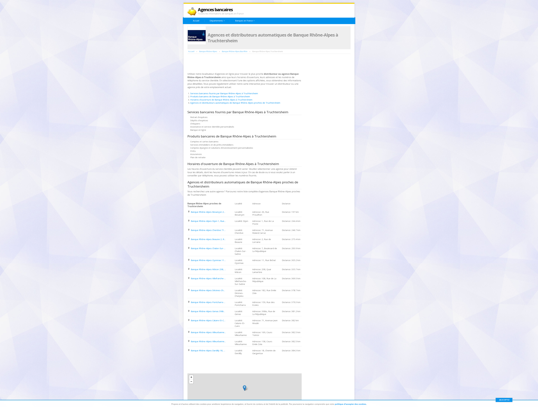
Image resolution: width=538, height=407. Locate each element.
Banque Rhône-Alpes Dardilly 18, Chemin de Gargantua (208, 350)
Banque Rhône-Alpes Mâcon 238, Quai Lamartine (208, 269)
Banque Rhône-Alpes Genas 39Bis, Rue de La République (208, 311)
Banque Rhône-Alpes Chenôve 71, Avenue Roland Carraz (208, 230)
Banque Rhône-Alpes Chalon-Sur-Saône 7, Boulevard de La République (208, 248)
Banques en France (244, 20)
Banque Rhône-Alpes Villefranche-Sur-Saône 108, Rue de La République (208, 278)
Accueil (196, 20)
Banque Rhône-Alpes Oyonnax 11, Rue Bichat (208, 260)
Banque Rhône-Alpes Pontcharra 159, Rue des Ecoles (208, 302)
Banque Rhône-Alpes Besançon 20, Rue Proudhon (208, 211)
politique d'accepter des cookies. (351, 404)
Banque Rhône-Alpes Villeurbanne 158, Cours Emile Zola (208, 341)
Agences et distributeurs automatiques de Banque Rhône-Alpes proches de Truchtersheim (235, 102)
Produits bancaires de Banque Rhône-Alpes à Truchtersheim (220, 96)
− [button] (191, 381)
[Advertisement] (238, 63)
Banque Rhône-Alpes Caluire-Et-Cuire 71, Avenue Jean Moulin (208, 320)
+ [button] (191, 377)
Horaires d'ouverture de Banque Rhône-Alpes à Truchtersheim (221, 99)
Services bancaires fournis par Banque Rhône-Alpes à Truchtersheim (224, 93)
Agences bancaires (215, 9)
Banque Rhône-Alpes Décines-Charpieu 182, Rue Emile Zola (208, 290)
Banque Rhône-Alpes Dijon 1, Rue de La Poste (208, 221)
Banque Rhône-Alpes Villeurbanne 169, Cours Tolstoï (208, 332)
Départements (216, 20)
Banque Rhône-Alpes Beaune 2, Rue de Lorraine (208, 239)
